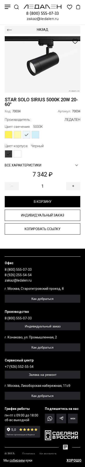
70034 (13, 111)
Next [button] (61, 64)
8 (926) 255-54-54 (18, 275)
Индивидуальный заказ (42, 215)
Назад (42, 29)
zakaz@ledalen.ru (43, 18)
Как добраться (42, 299)
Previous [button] (23, 64)
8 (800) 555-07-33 (42, 13)
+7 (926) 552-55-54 (19, 366)
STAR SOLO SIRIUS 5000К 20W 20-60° (41, 102)
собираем (17, 460)
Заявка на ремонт (42, 375)
